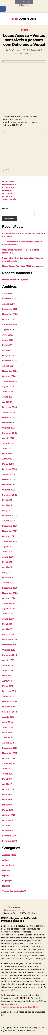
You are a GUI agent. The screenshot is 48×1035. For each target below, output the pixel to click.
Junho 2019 (7, 670)
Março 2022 (8, 510)
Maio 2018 (7, 732)
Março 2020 (8, 634)
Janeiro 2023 (8, 474)
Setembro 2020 (9, 603)
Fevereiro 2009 (9, 841)
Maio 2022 (7, 500)
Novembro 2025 (10, 314)
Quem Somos (8, 181)
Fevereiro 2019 (9, 691)
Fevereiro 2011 (9, 830)
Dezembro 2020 (10, 588)
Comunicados (8, 865)
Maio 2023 (7, 453)
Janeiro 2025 (8, 366)
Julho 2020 (7, 614)
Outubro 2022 (8, 490)
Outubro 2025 (9, 319)
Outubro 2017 (8, 758)
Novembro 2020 (10, 593)
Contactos (7, 196)
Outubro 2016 (8, 789)
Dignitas (6, 875)
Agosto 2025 (8, 330)
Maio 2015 (7, 799)
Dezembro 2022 (9, 479)
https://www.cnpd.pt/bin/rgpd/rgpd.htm (19, 1007)
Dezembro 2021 (9, 526)
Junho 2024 (8, 397)
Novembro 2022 (10, 484)
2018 (7, 170)
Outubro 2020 (9, 598)
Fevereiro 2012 (9, 820)
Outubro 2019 (8, 650)
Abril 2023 (7, 459)
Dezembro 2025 (10, 309)
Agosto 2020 (8, 608)
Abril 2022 (7, 505)
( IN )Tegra (7, 193)
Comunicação (8, 187)
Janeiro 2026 (8, 304)
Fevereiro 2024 (9, 407)
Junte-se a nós (9, 199)
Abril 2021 (7, 567)
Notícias (24, 30)
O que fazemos (9, 184)
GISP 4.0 (33, 1030)
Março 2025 (8, 355)
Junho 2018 (7, 727)
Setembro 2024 (9, 381)
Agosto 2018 (8, 717)
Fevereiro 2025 (9, 361)
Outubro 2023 (9, 428)
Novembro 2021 (9, 531)
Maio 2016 (7, 794)
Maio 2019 (7, 676)
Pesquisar (6, 208)
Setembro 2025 (9, 324)
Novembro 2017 (9, 753)
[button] (24, 12)
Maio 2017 (7, 779)
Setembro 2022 (9, 495)
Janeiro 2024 (8, 412)
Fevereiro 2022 (9, 515)
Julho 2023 (7, 443)
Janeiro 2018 (8, 743)
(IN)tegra (24, 280)
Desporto (6, 870)
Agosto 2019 (8, 660)
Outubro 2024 (9, 376)
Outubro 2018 (8, 706)
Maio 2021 (7, 562)
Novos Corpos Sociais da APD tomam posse (22, 266)
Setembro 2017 (9, 763)
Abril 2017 (7, 784)
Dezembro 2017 (9, 748)
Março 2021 (7, 572)
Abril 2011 (6, 825)
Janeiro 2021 (8, 583)
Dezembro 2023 (10, 417)
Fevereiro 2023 (9, 469)
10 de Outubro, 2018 (34, 50)
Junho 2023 (8, 448)
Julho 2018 (7, 722)
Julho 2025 (7, 335)
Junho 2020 (8, 619)
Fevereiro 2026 (9, 299)
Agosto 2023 (8, 438)
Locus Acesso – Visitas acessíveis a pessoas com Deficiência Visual (24, 40)
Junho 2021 (7, 557)
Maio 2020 (7, 624)
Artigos (5, 860)
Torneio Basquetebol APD (14, 891)
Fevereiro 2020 (9, 639)
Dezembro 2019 (9, 645)
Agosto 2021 (8, 546)
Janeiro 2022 (8, 521)
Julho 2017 (7, 768)
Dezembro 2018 (9, 701)
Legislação (7, 190)
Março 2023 (8, 464)
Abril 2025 (7, 350)
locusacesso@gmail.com (21, 122)
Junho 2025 (8, 340)
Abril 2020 (7, 629)
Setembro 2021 (9, 541)
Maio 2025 (7, 345)
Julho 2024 (7, 391)
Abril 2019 (7, 681)
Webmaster (16, 50)
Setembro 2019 (9, 655)
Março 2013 (7, 810)
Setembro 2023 (9, 433)
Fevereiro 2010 (9, 836)
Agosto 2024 (8, 386)
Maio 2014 (7, 805)
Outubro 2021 (8, 536)
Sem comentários (25, 54)
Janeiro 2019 (8, 696)
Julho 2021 (7, 552)
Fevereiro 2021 (9, 577)
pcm (38, 1027)
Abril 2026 (7, 293)
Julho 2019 (7, 665)
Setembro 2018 (9, 712)
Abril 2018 (7, 737)
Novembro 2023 (10, 422)
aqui (3, 1015)
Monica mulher (9, 280)
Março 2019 (7, 686)
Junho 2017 (7, 774)
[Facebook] (3, 9)
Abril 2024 (7, 402)
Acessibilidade (9, 855)
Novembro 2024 (10, 371)
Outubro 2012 (8, 815)
